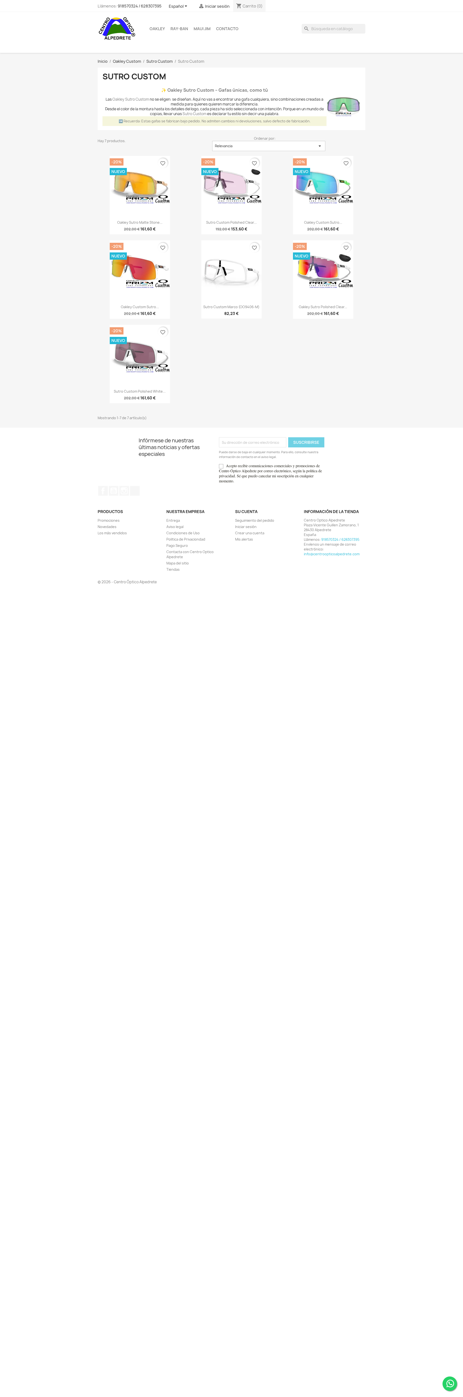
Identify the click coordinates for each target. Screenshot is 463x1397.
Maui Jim (202, 28)
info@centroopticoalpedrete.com (332, 554)
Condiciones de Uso (183, 533)
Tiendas (173, 569)
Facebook (103, 491)
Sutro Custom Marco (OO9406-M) (231, 307)
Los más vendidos (112, 533)
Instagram (124, 491)
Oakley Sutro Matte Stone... (140, 222)
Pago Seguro (177, 545)
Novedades (107, 526)
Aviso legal (175, 526)
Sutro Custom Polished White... (140, 391)
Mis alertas (244, 539)
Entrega (173, 520)
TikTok (135, 491)
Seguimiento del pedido (254, 520)
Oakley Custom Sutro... (323, 222)
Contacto (227, 28)
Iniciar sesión (246, 526)
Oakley (157, 28)
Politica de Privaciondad (185, 539)
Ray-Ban (179, 28)
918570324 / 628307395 (140, 6)
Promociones (109, 520)
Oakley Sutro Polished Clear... (323, 307)
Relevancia (269, 146)
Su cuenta (246, 511)
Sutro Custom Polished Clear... (231, 222)
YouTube (113, 491)
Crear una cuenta (249, 533)
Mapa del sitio (177, 563)
